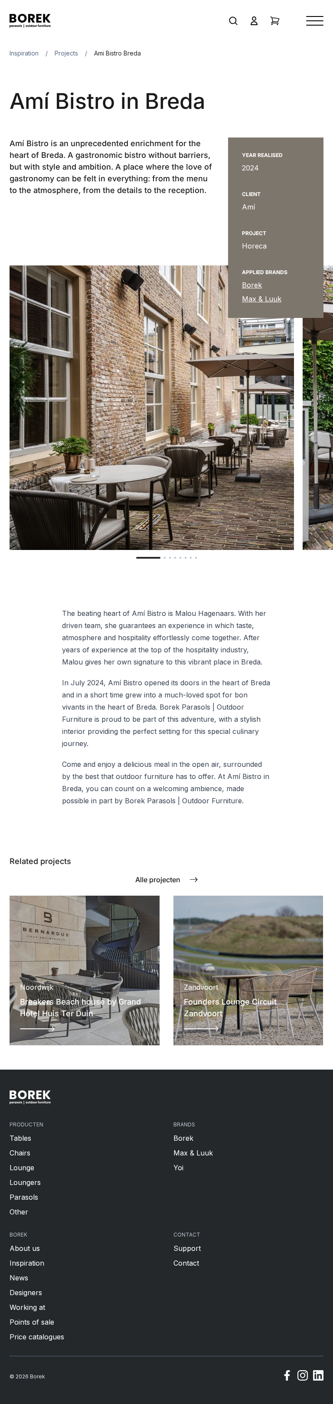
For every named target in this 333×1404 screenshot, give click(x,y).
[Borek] (30, 1097)
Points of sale (32, 1322)
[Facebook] (287, 1376)
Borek (252, 285)
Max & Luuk (261, 299)
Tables (20, 1138)
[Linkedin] (318, 1376)
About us (25, 1248)
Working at (27, 1307)
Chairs (20, 1153)
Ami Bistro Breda (117, 53)
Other (19, 1212)
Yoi (178, 1167)
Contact (186, 1263)
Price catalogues (37, 1336)
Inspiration (24, 53)
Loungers (25, 1182)
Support (187, 1248)
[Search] (233, 21)
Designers (26, 1292)
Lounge (22, 1167)
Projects (66, 53)
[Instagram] (302, 1376)
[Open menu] (314, 21)
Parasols (24, 1197)
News (19, 1277)
